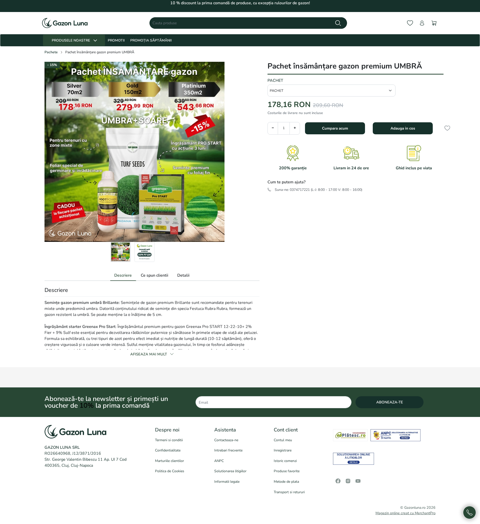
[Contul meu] (422, 23)
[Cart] (434, 23)
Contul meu (283, 440)
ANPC (219, 460)
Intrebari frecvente (228, 450)
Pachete (51, 52)
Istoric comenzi (285, 460)
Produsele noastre (71, 40)
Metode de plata (286, 481)
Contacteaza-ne (226, 440)
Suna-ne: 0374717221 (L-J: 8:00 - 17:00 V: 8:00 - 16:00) (318, 189)
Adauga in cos (402, 128)
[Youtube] (358, 481)
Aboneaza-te (389, 402)
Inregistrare (283, 450)
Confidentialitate (167, 450)
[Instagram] (348, 481)
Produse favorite (287, 471)
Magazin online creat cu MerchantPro (406, 512)
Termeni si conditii (169, 440)
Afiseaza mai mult (149, 354)
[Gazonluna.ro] (65, 23)
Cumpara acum (335, 128)
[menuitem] (120, 252)
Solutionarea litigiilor (230, 471)
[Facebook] (338, 481)
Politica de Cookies (169, 471)
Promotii (116, 40)
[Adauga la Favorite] (448, 128)
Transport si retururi (289, 492)
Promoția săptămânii (151, 40)
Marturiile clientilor (169, 460)
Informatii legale (227, 481)
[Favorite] (410, 23)
